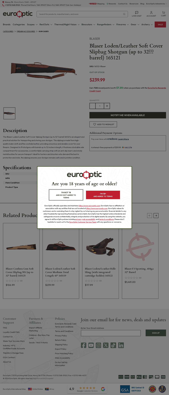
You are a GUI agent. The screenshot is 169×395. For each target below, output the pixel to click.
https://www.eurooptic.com (89, 206)
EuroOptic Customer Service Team (82, 222)
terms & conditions (106, 219)
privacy (78, 219)
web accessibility (88, 219)
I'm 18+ (103, 195)
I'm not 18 (66, 195)
